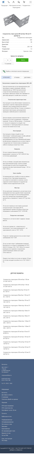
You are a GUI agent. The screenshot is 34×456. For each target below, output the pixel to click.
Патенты (4, 413)
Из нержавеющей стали (8, 431)
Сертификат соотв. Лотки (9, 410)
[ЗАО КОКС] (3, 2)
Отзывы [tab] (16, 77)
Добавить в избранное (16, 450)
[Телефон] (8, 1)
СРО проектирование (8, 405)
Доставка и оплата (7, 394)
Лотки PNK (5, 435)
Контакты (4, 392)
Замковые (4, 426)
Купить (23, 60)
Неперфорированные (7, 422)
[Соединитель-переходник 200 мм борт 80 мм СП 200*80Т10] (17, 20)
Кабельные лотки (6, 416)
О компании (5, 397)
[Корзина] (24, 2)
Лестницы (4, 440)
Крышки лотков (6, 433)
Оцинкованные (6, 428)
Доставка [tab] (27, 77)
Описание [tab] (6, 77)
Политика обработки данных (10, 399)
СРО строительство (7, 408)
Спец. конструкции (7, 438)
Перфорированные (7, 419)
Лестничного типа (7, 424)
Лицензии (4, 402)
